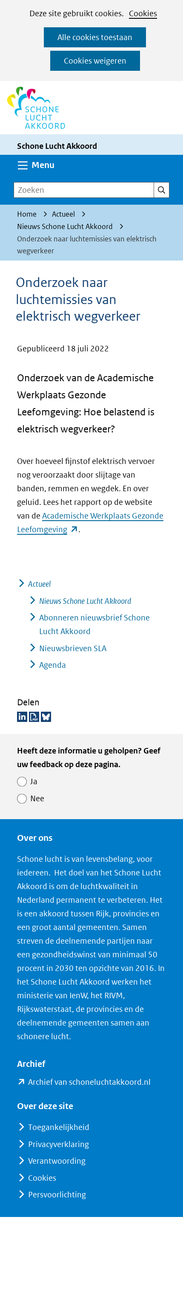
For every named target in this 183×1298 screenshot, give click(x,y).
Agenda (52, 665)
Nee (37, 798)
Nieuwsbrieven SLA (72, 648)
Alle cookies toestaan (94, 37)
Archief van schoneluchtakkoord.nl (89, 1083)
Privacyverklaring (58, 1144)
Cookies (143, 13)
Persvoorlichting (57, 1194)
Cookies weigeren (95, 61)
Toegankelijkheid (58, 1127)
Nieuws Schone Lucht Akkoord (85, 601)
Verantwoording (57, 1161)
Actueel (39, 584)
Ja (33, 781)
